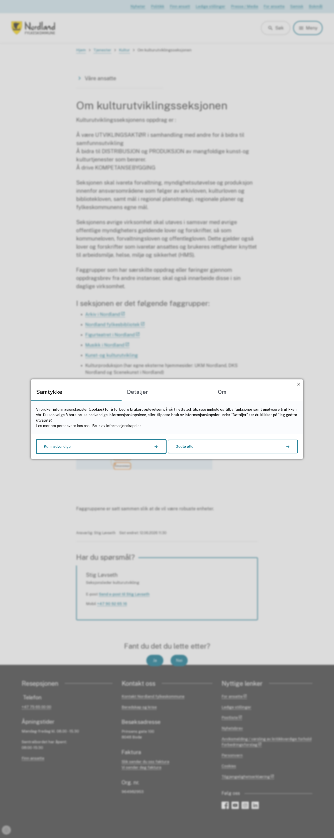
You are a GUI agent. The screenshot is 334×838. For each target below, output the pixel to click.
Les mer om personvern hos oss (63, 425)
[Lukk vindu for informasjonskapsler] (298, 384)
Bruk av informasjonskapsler (116, 425)
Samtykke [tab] (49, 391)
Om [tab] (222, 391)
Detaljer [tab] (137, 391)
